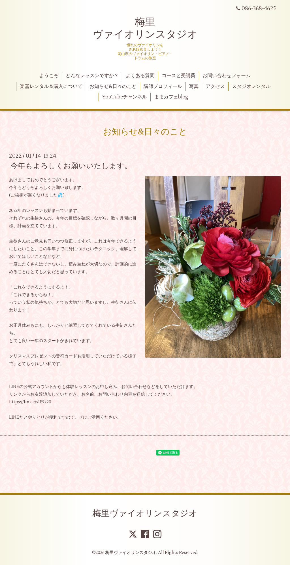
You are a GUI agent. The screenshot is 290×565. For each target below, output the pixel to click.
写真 (194, 86)
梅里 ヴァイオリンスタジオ (145, 28)
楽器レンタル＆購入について (51, 86)
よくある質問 (140, 76)
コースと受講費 (178, 76)
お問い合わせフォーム (226, 76)
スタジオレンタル (251, 86)
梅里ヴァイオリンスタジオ (145, 513)
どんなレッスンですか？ (92, 76)
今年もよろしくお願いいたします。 (71, 166)
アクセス (215, 86)
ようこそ (49, 76)
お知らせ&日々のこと (113, 86)
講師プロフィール (163, 86)
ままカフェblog (171, 97)
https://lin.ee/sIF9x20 (30, 402)
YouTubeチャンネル (124, 97)
